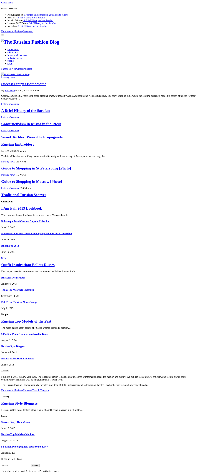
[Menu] (2, 72)
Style (3, 258)
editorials (13, 52)
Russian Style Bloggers (13, 277)
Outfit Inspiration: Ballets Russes (28, 265)
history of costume (17, 55)
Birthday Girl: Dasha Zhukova (17, 358)
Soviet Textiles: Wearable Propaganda (32, 137)
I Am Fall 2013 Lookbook (21, 208)
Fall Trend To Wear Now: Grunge (19, 302)
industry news (15, 58)
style (10, 63)
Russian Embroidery (17, 144)
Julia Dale (10, 90)
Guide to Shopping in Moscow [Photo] (31, 181)
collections (13, 49)
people (11, 61)
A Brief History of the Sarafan (30, 17)
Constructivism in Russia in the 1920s (31, 124)
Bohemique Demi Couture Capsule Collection (25, 221)
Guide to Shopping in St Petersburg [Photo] (36, 168)
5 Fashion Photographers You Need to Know (46, 14)
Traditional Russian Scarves (23, 195)
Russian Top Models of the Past (26, 321)
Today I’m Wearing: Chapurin (17, 289)
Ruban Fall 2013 (10, 245)
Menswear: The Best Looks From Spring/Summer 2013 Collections (36, 233)
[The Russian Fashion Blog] (100, 42)
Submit (35, 465)
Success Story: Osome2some (23, 84)
